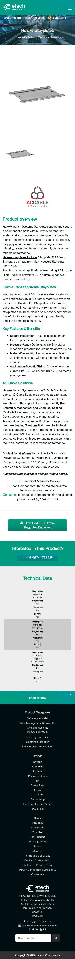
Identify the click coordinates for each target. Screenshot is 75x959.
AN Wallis (37, 794)
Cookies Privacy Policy (37, 860)
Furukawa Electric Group (37, 804)
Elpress (37, 771)
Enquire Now (37, 697)
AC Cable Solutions (34, 17)
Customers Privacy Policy (37, 864)
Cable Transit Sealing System (51, 37)
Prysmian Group (37, 775)
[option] (37, 91)
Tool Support (37, 836)
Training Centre (37, 841)
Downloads (37, 827)
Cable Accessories (37, 718)
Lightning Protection (37, 741)
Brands (37, 755)
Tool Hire (38, 832)
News (37, 846)
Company (37, 822)
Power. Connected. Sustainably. (37, 869)
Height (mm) (37, 600)
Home (6, 17)
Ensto (37, 789)
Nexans (37, 761)
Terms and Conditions (37, 855)
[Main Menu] (65, 7)
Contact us (10, 494)
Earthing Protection (37, 737)
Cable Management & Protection (37, 723)
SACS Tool (37, 808)
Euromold (37, 766)
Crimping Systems (37, 727)
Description (37, 591)
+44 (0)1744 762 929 (39, 557)
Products (16, 17)
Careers (37, 850)
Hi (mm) (37, 614)
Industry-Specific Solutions (37, 746)
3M (37, 780)
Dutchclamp (38, 799)
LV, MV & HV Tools (37, 732)
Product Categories (37, 712)
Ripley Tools (37, 785)
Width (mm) (38, 607)
